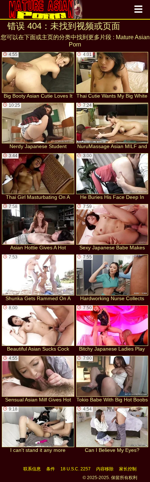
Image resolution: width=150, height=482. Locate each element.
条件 (50, 468)
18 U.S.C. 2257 (75, 468)
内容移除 (105, 468)
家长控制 (128, 468)
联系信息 (32, 468)
